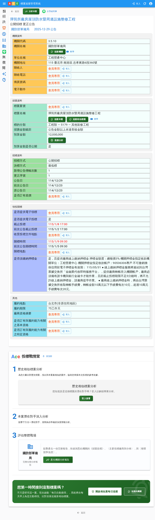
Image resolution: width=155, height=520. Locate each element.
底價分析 (58, 140)
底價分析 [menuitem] (4, 34)
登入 (138, 3)
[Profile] (151, 4)
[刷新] (145, 4)
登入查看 (86, 398)
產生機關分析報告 (60, 459)
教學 (72, 51)
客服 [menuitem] (4, 80)
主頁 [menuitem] (4, 11)
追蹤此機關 (136, 491)
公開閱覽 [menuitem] (4, 68)
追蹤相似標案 (79, 119)
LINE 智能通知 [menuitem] (4, 52)
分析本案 (33, 11)
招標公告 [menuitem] (4, 16)
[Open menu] (4, 4)
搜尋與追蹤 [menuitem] (4, 28)
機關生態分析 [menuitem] (4, 46)
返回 (17, 11)
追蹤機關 (58, 51)
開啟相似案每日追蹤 (107, 491)
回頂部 (49, 356)
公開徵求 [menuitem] (4, 62)
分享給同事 (52, 11)
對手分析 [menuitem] (4, 40)
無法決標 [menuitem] (4, 57)
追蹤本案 (58, 119)
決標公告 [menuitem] (4, 22)
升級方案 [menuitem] (4, 74)
